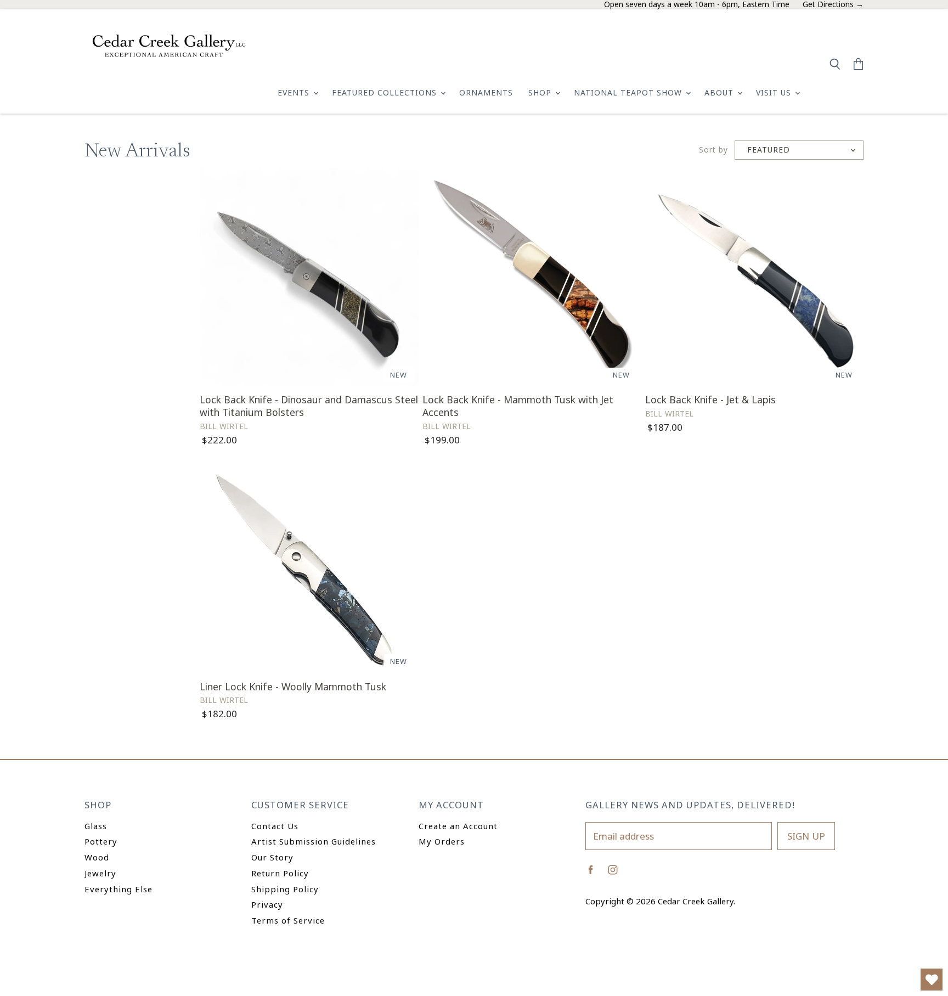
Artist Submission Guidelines (313, 841)
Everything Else (118, 889)
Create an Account (458, 825)
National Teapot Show (629, 92)
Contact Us (274, 825)
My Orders (442, 841)
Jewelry (100, 873)
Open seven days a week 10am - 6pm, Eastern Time (696, 4)
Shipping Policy (285, 889)
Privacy (267, 904)
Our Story (272, 857)
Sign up (806, 836)
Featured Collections (385, 92)
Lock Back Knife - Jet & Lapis (710, 399)
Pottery (100, 841)
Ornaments (486, 92)
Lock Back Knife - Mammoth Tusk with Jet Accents (517, 406)
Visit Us (775, 92)
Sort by (713, 150)
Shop (541, 92)
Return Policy (280, 873)
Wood (96, 857)
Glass (95, 825)
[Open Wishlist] (932, 980)
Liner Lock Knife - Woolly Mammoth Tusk (293, 686)
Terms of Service (288, 920)
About (720, 92)
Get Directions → (833, 4)
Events (295, 92)
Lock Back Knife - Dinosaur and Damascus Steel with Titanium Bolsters (309, 406)
